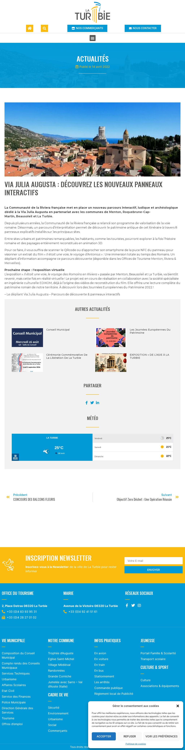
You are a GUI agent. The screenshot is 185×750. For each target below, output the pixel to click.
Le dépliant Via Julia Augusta (27, 294)
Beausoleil (24, 216)
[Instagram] (139, 605)
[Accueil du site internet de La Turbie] (29, 28)
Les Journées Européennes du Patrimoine (150, 331)
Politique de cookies (136, 743)
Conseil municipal (58, 329)
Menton (115, 212)
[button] (178, 706)
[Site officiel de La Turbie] (92, 12)
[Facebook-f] (127, 605)
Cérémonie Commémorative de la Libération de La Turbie (66, 356)
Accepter (104, 736)
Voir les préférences (161, 736)
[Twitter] (133, 605)
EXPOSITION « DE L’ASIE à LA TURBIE (149, 356)
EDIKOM (46, 283)
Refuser (130, 736)
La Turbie (44, 216)
